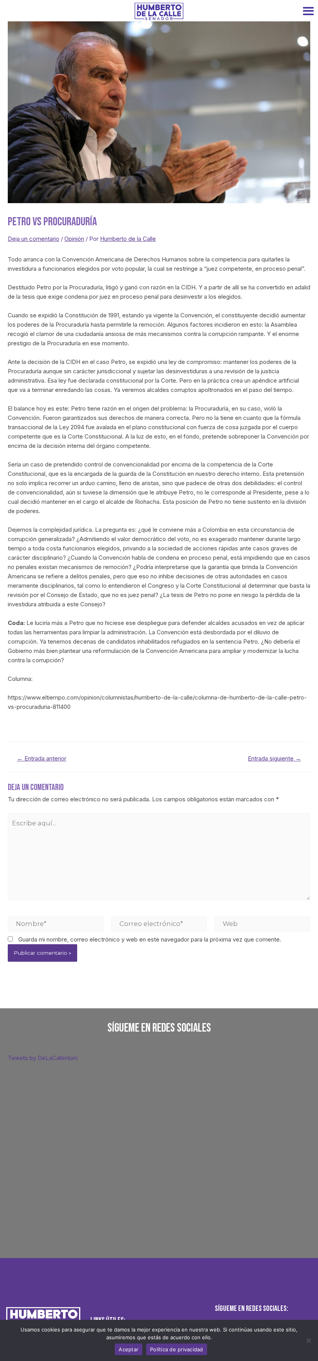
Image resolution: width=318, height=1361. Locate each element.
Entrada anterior (41, 759)
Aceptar (128, 1349)
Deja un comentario (33, 238)
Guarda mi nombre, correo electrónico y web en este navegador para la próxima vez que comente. (149, 939)
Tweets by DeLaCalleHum (43, 1058)
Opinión (74, 238)
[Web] (262, 923)
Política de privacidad (176, 1349)
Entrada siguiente (274, 759)
